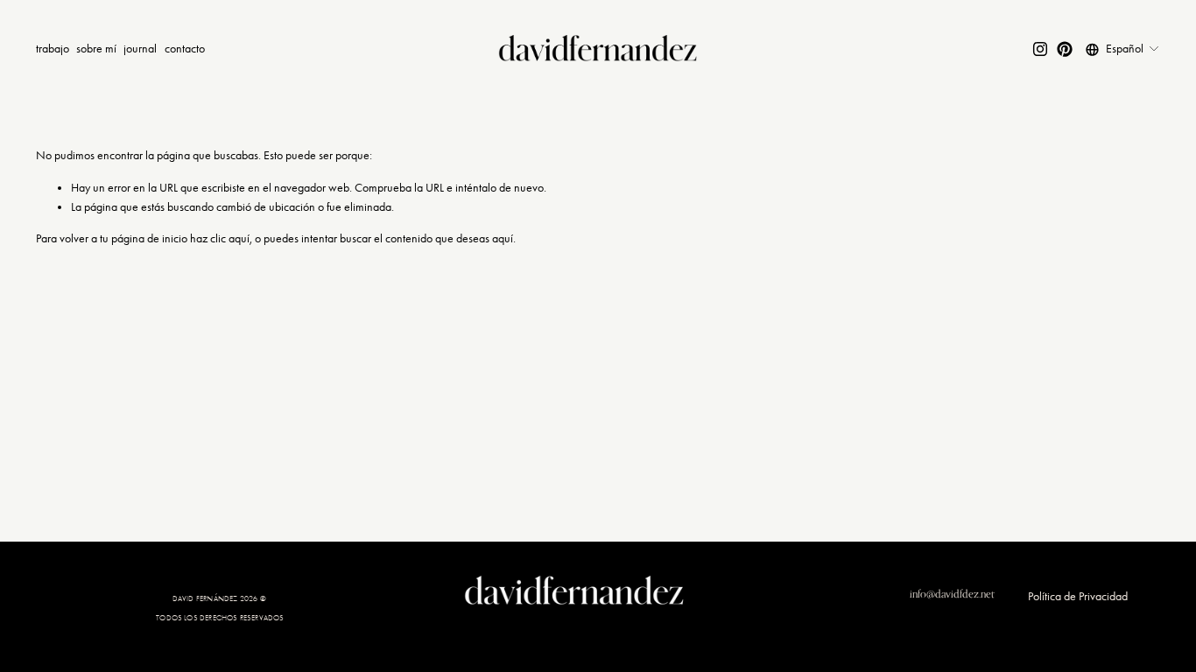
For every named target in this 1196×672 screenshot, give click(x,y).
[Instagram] (1040, 49)
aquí (502, 238)
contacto (185, 48)
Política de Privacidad (1078, 596)
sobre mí (96, 48)
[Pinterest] (1064, 49)
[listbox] (1123, 49)
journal (140, 48)
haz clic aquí (220, 238)
